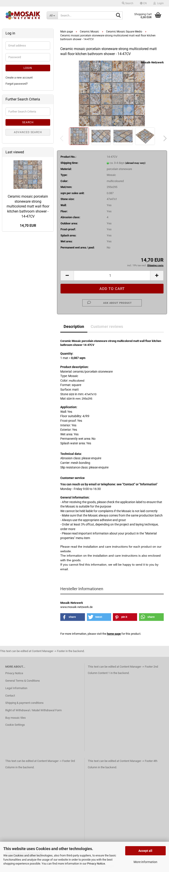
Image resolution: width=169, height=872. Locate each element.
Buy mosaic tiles (15, 717)
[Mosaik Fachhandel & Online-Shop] (22, 15)
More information (145, 862)
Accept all (145, 850)
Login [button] (160, 3)
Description (74, 326)
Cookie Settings (15, 724)
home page (114, 633)
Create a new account (19, 77)
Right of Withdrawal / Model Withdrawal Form (33, 710)
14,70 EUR (28, 225)
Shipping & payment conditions (24, 702)
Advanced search (28, 132)
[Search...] (118, 16)
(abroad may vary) (135, 163)
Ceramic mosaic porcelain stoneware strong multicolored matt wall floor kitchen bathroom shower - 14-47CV (28, 206)
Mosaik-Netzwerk (152, 62)
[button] (143, 3)
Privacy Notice (96, 863)
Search (28, 122)
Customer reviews (107, 326)
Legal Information (16, 688)
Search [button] (129, 3)
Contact (10, 695)
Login (28, 68)
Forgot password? (17, 83)
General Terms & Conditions (22, 680)
